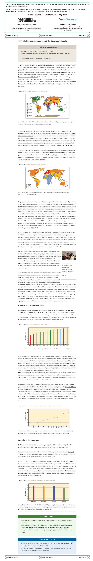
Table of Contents (47, 35)
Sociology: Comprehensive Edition (67, 4)
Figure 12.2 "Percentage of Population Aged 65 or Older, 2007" (52, 152)
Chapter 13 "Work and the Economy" (65, 145)
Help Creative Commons (26, 24)
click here (24, 6)
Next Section (83, 35)
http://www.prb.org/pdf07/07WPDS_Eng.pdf (28, 194)
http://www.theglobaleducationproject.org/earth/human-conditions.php (34, 124)
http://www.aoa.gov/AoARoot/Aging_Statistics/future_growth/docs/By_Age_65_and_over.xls (47, 433)
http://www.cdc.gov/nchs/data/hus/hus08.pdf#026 (39, 509)
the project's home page (66, 9)
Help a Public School (68, 24)
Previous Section (13, 35)
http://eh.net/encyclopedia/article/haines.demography (31, 372)
